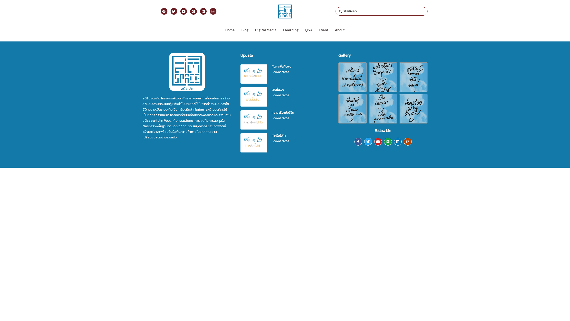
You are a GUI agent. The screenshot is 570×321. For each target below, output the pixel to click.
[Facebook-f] (358, 142)
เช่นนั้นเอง (278, 89)
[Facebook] (164, 11)
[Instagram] (408, 142)
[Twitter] (368, 142)
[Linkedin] (398, 142)
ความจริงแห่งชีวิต (283, 112)
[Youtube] (378, 142)
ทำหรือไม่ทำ (279, 135)
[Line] (388, 142)
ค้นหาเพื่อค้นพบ (281, 66)
